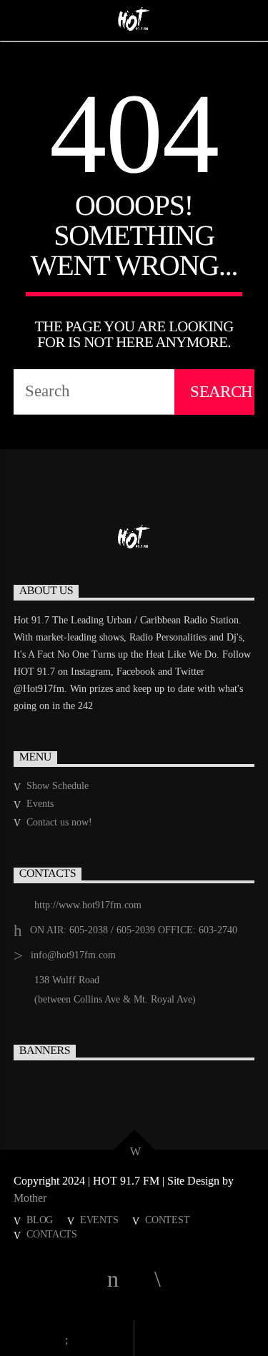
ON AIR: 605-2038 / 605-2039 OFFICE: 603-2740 (133, 930)
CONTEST (167, 1219)
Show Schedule (57, 785)
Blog (39, 1219)
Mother (31, 1198)
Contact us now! (59, 822)
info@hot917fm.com (73, 955)
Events (40, 803)
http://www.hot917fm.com (88, 905)
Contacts (51, 1234)
